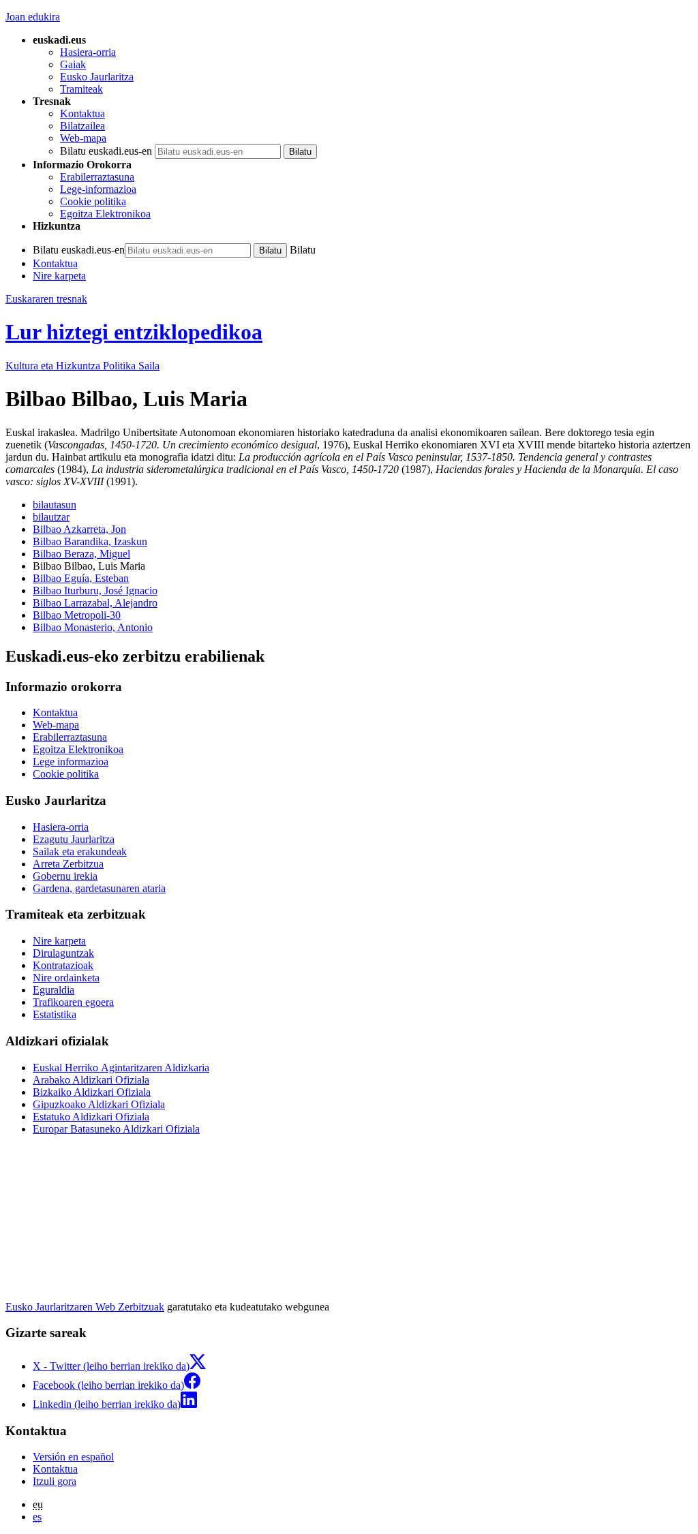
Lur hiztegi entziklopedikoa (133, 332)
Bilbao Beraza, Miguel (81, 553)
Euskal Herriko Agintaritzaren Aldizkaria (121, 1067)
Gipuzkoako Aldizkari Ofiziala (99, 1104)
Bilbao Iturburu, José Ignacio (95, 590)
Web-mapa (83, 138)
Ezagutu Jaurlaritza (74, 839)
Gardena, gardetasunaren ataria (99, 888)
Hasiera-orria (88, 52)
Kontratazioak (63, 965)
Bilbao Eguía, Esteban (81, 578)
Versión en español (73, 1456)
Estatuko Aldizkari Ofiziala (91, 1116)
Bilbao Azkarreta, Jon (79, 529)
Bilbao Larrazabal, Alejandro (95, 603)
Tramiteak (81, 89)
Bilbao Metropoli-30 (77, 615)
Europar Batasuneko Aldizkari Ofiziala (116, 1129)
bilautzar (51, 517)
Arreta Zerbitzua (68, 864)
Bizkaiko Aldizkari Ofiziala (92, 1092)
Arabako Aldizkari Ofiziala (91, 1080)
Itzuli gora (54, 1481)
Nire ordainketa (66, 977)
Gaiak (73, 64)
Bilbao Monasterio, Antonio (93, 627)
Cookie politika (93, 201)
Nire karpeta (59, 275)
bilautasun (54, 504)
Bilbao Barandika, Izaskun (90, 541)
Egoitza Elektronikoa (105, 213)
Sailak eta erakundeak (80, 851)
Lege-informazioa (98, 189)
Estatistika (54, 1014)
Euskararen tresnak (46, 299)
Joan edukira (32, 16)
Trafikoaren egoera (73, 1002)
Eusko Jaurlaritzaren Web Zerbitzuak (84, 1307)
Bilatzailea (82, 126)
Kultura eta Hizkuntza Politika (82, 365)
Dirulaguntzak (63, 953)
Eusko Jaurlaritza (97, 76)
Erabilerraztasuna (97, 177)
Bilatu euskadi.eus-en (106, 151)
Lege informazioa (70, 761)
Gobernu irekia (65, 876)
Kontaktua (82, 113)
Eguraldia (53, 990)
